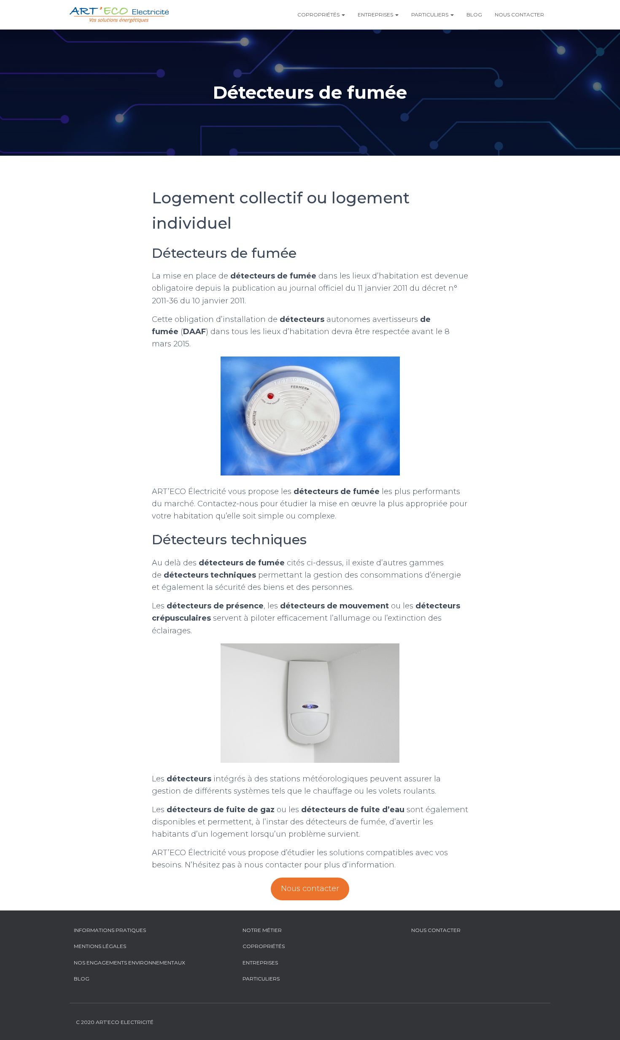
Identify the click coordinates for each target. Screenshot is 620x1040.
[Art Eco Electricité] (119, 15)
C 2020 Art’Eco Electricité (115, 1022)
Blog (474, 14)
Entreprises (376, 14)
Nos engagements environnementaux (129, 962)
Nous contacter (519, 14)
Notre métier (262, 930)
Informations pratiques (110, 930)
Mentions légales (100, 946)
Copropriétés (319, 14)
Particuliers (430, 14)
